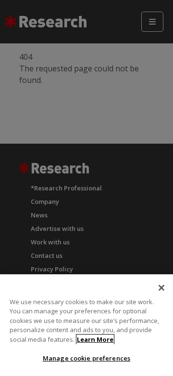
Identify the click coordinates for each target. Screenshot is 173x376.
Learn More (95, 339)
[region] (86, 325)
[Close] (161, 287)
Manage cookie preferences (86, 358)
